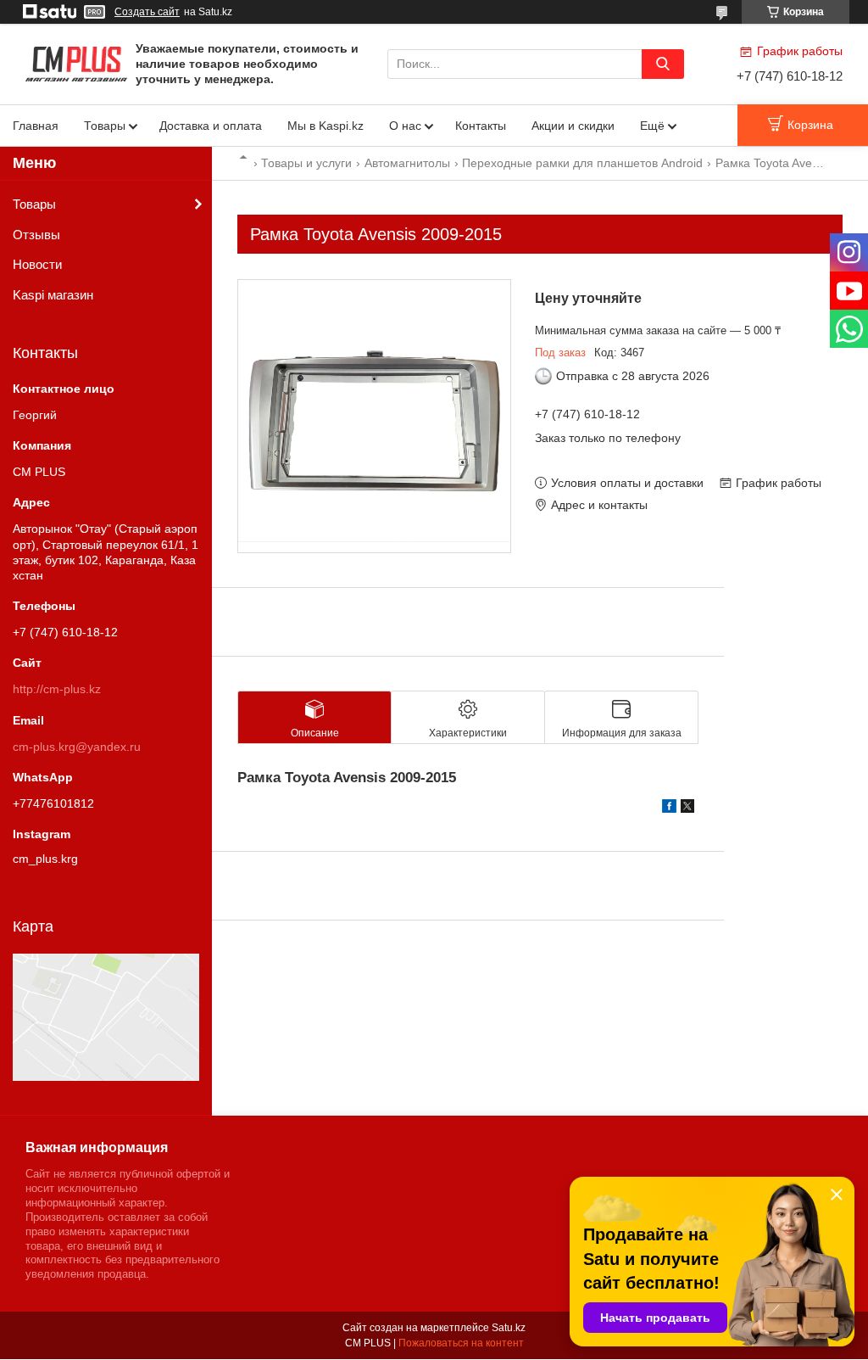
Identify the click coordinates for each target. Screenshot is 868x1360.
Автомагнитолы (407, 163)
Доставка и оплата (210, 125)
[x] (687, 808)
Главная (35, 125)
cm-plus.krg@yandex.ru (77, 746)
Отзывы (36, 234)
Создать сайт (147, 12)
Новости (37, 264)
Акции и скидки (573, 125)
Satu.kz (509, 1328)
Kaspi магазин (53, 295)
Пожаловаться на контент (461, 1343)
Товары (104, 125)
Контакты (480, 125)
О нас (405, 125)
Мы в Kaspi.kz (325, 125)
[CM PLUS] (76, 63)
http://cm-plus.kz (57, 689)
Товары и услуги (306, 163)
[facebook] (669, 808)
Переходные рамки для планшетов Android (582, 163)
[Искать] (663, 64)
